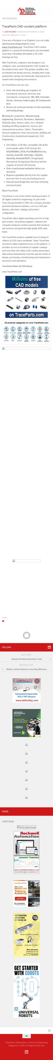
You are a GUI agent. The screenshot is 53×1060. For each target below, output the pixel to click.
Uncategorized (9, 18)
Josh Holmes (10, 32)
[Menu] (49, 3)
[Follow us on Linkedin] (49, 647)
